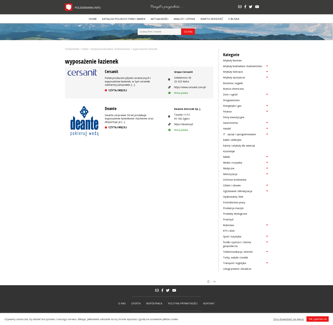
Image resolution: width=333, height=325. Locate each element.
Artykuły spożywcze (234, 77)
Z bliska (233, 19)
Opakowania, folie (233, 196)
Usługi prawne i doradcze (237, 268)
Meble (226, 157)
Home (93, 19)
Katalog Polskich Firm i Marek (124, 19)
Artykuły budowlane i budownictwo (242, 66)
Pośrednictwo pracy (234, 202)
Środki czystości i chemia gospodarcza (237, 244)
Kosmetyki (229, 151)
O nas (122, 303)
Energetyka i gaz (232, 105)
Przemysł (228, 219)
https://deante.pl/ (183, 124)
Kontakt (209, 303)
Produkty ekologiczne (235, 213)
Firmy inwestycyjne (233, 117)
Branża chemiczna (233, 88)
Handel (227, 128)
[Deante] (84, 122)
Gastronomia (230, 122)
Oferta (136, 303)
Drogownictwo (231, 100)
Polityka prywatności (183, 303)
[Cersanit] (84, 72)
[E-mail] (241, 7)
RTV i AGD (229, 230)
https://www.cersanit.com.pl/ (190, 87)
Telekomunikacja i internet (238, 251)
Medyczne (228, 168)
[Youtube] (258, 7)
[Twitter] (252, 7)
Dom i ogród (230, 94)
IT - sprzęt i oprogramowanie (239, 134)
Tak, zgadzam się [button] (318, 318)
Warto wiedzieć (211, 19)
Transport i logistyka (234, 263)
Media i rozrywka (232, 162)
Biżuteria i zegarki (233, 83)
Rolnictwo (228, 225)
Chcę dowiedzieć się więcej (288, 319)
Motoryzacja (230, 174)
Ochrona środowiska (234, 179)
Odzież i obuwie (232, 185)
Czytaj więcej (117, 90)
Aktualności (159, 19)
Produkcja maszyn (233, 208)
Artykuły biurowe (232, 60)
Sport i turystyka (232, 236)
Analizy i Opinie (184, 19)
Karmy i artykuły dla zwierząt (239, 145)
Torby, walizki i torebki (235, 257)
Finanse (227, 111)
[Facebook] (246, 7)
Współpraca (154, 303)
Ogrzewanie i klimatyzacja (237, 191)
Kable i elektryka (232, 139)
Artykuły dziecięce (233, 71)
